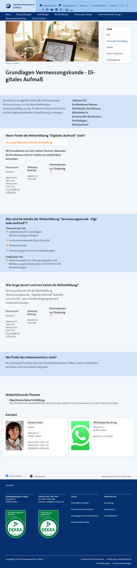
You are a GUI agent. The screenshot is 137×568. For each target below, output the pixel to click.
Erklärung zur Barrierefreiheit (119, 559)
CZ (127, 5)
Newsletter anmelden (80, 503)
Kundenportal (109, 509)
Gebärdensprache (69, 5)
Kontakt (113, 5)
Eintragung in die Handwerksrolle (84, 516)
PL (122, 5)
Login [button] (71, 10)
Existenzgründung (82, 14)
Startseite (9, 485)
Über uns (83, 5)
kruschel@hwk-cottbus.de (13, 191)
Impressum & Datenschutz (93, 559)
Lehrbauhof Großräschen (23, 363)
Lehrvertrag (108, 503)
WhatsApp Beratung (105, 422)
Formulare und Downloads (82, 509)
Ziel (108, 34)
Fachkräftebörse (110, 516)
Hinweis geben (104, 563)
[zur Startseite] (20, 6)
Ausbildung (42, 14)
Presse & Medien (98, 5)
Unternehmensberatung (109, 14)
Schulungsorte (113, 59)
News (8, 14)
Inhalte (110, 47)
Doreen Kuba (35, 422)
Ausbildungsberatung (80, 522)
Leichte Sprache (49, 5)
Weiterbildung (61, 14)
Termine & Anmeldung (117, 41)
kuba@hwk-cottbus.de (38, 448)
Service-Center (38, 18)
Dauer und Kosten (115, 53)
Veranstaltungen (24, 14)
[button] (8, 476)
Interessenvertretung (15, 18)
